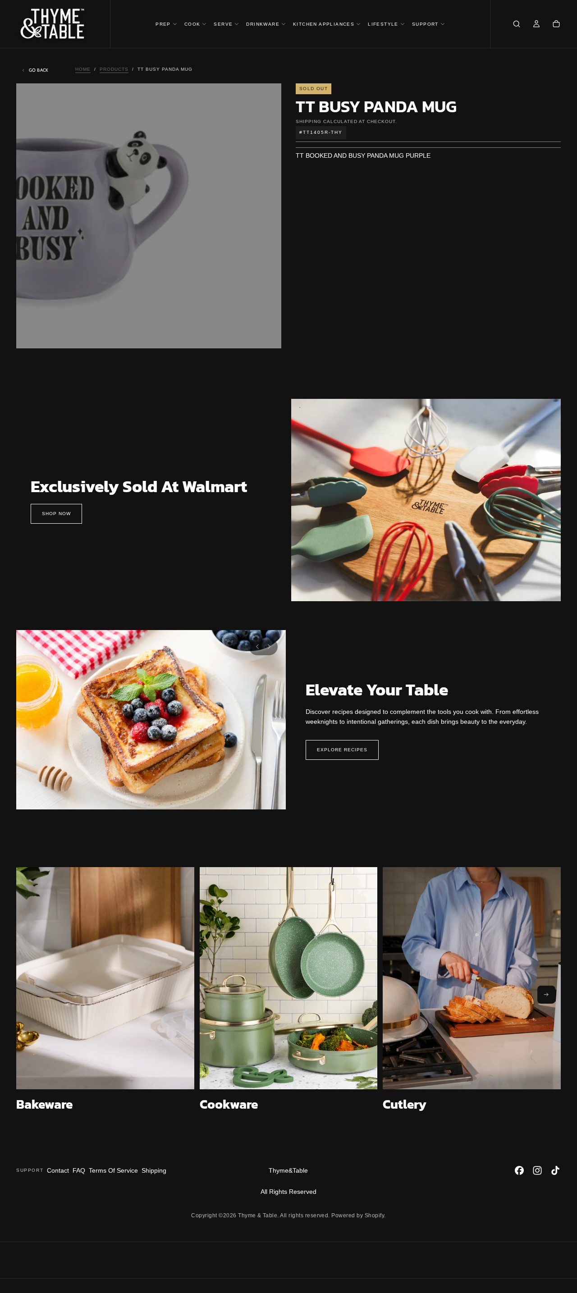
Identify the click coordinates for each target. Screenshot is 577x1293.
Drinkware (262, 24)
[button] (516, 25)
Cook (192, 24)
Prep (163, 24)
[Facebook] (519, 1170)
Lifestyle (383, 24)
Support (425, 24)
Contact (58, 1170)
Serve (223, 24)
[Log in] (536, 25)
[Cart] (556, 25)
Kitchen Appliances (323, 24)
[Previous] (257, 646)
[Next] (269, 646)
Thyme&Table (288, 1170)
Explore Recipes (342, 749)
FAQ (79, 1170)
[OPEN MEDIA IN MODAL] (266, 334)
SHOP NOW (56, 513)
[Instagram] (537, 1170)
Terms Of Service (113, 1170)
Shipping (308, 121)
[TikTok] (555, 1170)
